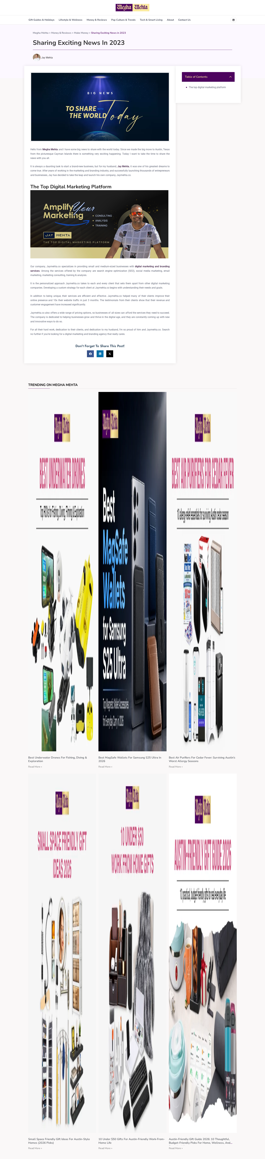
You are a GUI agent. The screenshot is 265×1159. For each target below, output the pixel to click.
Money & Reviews (97, 20)
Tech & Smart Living (151, 20)
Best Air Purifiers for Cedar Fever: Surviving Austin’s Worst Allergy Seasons (202, 759)
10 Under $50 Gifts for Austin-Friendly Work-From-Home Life (131, 1140)
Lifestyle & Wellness (70, 20)
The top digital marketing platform (207, 87)
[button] (90, 353)
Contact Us (184, 20)
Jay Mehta (123, 166)
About (170, 20)
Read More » (35, 766)
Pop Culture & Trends (123, 20)
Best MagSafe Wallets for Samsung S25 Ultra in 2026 (129, 759)
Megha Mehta (50, 149)
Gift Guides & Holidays (41, 20)
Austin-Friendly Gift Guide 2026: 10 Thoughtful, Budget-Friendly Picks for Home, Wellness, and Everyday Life (199, 1142)
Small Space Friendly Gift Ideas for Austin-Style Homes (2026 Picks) (59, 1140)
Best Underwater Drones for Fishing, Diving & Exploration (57, 759)
